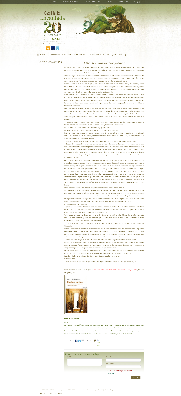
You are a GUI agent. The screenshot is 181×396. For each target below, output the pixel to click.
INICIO (55, 2)
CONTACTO (123, 2)
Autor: (108, 357)
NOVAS (109, 2)
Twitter (53, 393)
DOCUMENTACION (93, 2)
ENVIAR (135, 378)
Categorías (54, 54)
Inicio (42, 54)
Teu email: (110, 364)
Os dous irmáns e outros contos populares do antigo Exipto (115, 270)
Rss (60, 393)
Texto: (69, 357)
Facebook (44, 393)
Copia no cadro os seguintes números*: (119, 370)
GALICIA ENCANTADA (71, 2)
